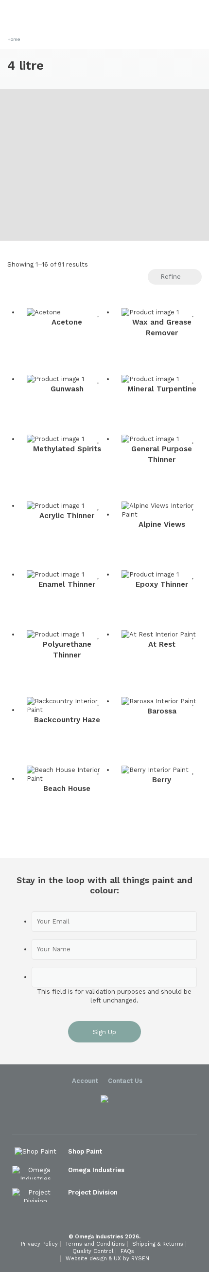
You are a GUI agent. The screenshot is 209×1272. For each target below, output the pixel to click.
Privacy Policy (39, 1244)
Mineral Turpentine (161, 389)
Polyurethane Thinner (67, 649)
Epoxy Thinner (162, 584)
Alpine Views (162, 524)
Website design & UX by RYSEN (107, 1258)
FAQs (127, 1251)
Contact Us (125, 1080)
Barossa (161, 711)
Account (85, 1080)
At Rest (161, 644)
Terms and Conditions (95, 1244)
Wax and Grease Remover (162, 327)
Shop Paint (86, 1151)
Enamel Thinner (66, 584)
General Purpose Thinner (161, 454)
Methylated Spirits (67, 448)
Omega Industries (97, 1170)
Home (13, 39)
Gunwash (67, 389)
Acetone (67, 322)
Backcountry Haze (67, 719)
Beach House (66, 788)
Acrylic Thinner (66, 515)
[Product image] (67, 312)
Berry (161, 779)
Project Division (94, 1192)
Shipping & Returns (157, 1244)
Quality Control (92, 1251)
